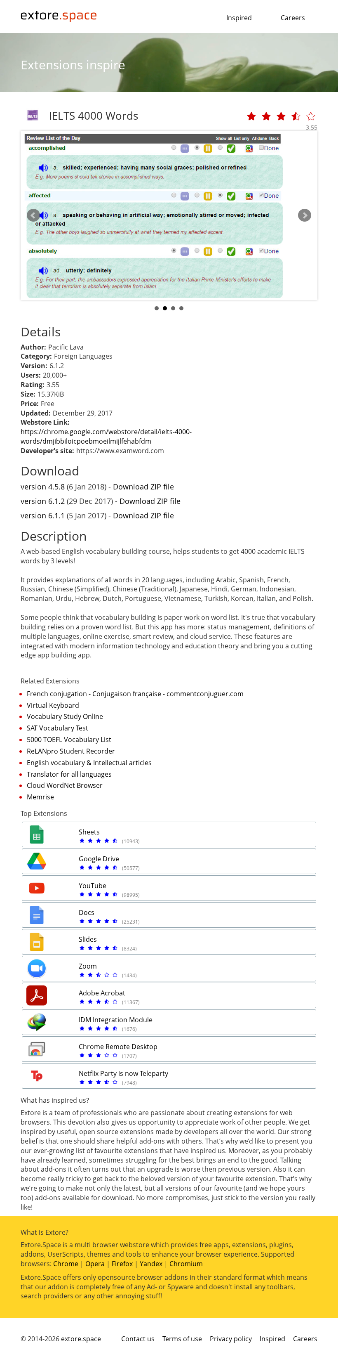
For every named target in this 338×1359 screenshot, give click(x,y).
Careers (293, 17)
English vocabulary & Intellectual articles (89, 762)
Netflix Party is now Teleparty (123, 1073)
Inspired (239, 17)
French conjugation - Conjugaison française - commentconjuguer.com (135, 693)
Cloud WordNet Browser (65, 785)
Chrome (65, 1263)
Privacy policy (231, 1338)
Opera (95, 1263)
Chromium (186, 1263)
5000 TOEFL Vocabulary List (69, 739)
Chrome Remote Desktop (118, 1046)
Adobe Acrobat (102, 992)
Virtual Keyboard (53, 705)
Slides (88, 939)
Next (304, 215)
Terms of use (182, 1338)
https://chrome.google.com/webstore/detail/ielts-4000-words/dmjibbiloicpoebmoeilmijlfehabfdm (106, 436)
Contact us (138, 1338)
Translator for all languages (69, 774)
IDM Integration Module (116, 1019)
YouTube (92, 885)
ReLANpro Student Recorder (71, 751)
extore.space (81, 1338)
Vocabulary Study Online (65, 716)
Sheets (89, 832)
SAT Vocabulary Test (57, 728)
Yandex (151, 1263)
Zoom (88, 966)
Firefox (122, 1263)
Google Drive (99, 858)
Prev (33, 215)
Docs (86, 912)
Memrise (40, 796)
